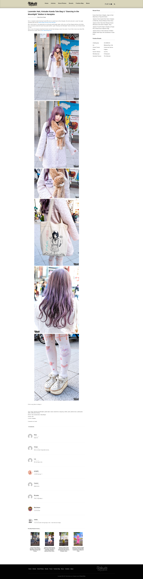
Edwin (94, 49)
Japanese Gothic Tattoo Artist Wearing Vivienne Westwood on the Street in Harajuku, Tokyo (63, 549)
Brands (71, 3)
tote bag (38, 412)
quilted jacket (80, 411)
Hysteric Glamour (96, 51)
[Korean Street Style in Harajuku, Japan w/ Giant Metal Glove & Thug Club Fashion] (35, 539)
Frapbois (106, 49)
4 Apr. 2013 (34, 17)
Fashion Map (80, 3)
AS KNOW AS (107, 43)
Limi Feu (106, 51)
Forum (51, 568)
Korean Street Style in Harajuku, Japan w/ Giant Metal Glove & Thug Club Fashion (35, 549)
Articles (53, 3)
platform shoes (74, 411)
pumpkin (36, 471)
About (71, 568)
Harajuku (34, 418)
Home (46, 3)
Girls (33, 416)
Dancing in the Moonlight (39, 411)
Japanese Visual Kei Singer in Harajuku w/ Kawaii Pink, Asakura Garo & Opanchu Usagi (78, 549)
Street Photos (62, 3)
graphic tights (47, 411)
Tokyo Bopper (43, 414)
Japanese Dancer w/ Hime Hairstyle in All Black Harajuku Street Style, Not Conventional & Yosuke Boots (103, 32)
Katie (33, 414)
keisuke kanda (37, 414)
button (32, 411)
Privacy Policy (82, 576)
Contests (67, 568)
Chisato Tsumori (96, 47)
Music (88, 3)
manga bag (61, 411)
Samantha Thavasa (97, 56)
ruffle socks (33, 412)
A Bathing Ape (96, 43)
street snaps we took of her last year (47, 22)
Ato (93, 45)
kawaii (52, 411)
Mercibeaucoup (96, 53)
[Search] (114, 4)
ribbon (29, 412)
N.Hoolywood (107, 53)
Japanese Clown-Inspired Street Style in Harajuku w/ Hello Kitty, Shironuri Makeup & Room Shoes (49, 549)
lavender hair (56, 411)
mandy (36, 519)
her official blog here (47, 30)
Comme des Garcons (108, 47)
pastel (69, 411)
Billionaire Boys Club (108, 45)
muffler (65, 411)
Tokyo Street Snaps (41, 17)
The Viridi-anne (107, 56)
